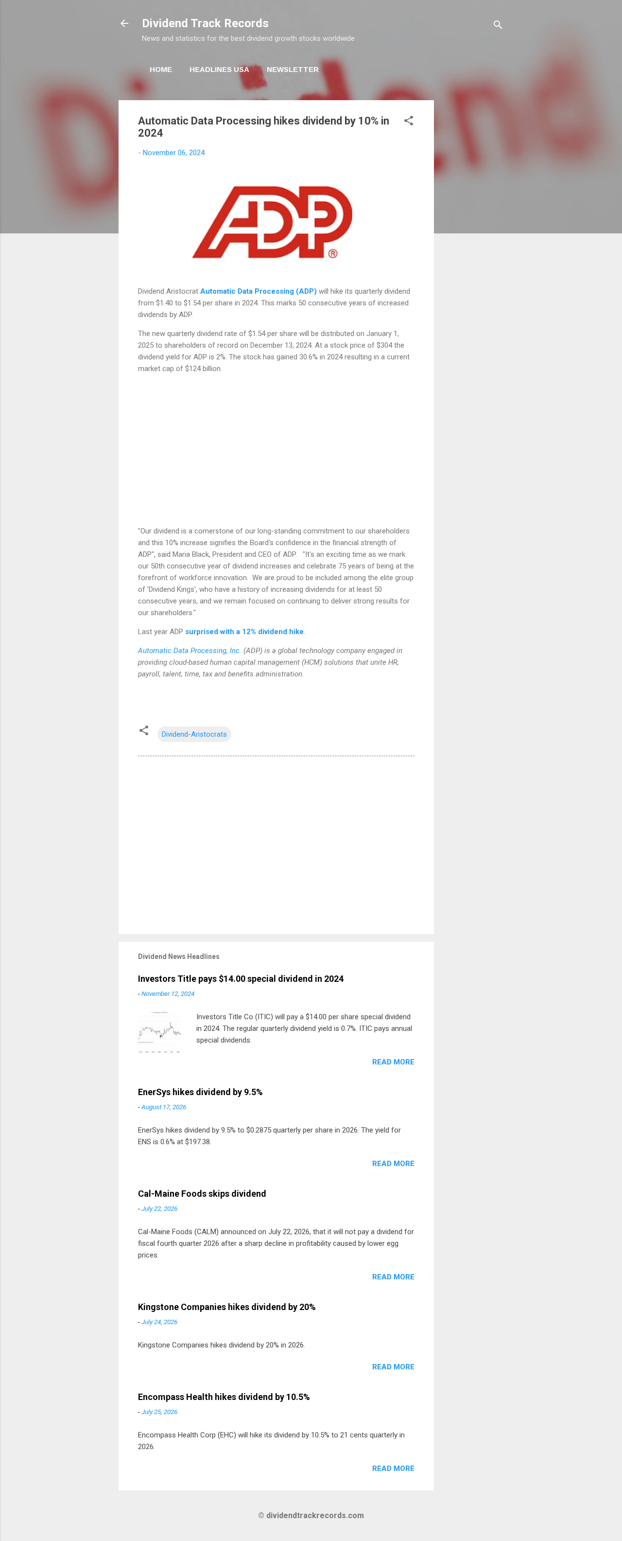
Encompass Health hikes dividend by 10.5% (224, 1397)
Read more (393, 1062)
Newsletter (293, 69)
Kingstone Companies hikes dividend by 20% (227, 1307)
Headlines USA (219, 69)
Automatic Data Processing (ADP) (258, 291)
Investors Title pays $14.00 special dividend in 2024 (241, 979)
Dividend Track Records (205, 23)
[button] (409, 122)
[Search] (498, 26)
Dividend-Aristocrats (194, 734)
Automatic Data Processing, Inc (189, 650)
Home (161, 69)
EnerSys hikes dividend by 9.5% (200, 1092)
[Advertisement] (473, 246)
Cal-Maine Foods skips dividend (202, 1193)
